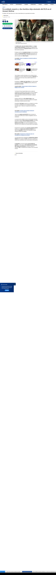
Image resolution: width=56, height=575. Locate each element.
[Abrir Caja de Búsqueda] (54, 1)
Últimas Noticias (2, 571)
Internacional (33, 4)
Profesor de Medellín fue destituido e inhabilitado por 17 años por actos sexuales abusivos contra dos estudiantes (32, 571)
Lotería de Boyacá (51, 571)
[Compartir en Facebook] (3, 21)
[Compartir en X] (5, 21)
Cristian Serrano (5, 15)
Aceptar (7, 290)
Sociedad (52, 4)
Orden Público (4, 4)
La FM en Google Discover (8, 28)
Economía (26, 4)
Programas (49, 1)
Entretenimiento (19, 4)
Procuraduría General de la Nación (12, 571)
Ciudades (40, 4)
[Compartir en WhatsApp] (7, 21)
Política (11, 4)
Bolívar (16, 154)
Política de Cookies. (6, 288)
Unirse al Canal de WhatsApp (8, 23)
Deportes (46, 4)
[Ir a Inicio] (3, 2)
